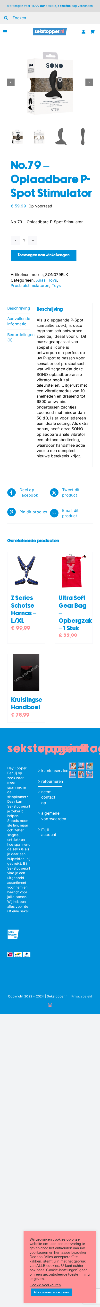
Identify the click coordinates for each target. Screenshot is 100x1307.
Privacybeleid (81, 996)
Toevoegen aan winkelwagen (43, 255)
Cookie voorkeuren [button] (45, 1285)
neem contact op (48, 797)
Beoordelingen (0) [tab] (18, 337)
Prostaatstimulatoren (30, 285)
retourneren (50, 781)
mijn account (48, 832)
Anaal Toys (46, 280)
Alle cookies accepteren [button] (51, 1292)
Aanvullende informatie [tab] (18, 321)
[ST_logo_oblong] (50, 29)
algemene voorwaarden (50, 816)
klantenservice (50, 770)
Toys (56, 285)
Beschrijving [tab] (18, 308)
